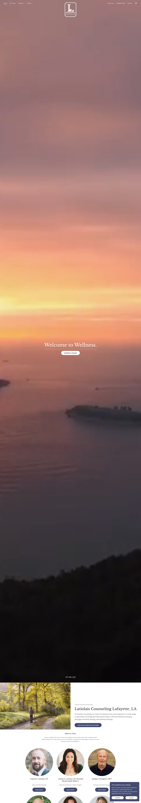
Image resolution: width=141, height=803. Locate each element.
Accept (131, 797)
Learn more (39, 790)
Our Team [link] (13, 3)
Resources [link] (110, 3)
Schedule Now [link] (120, 3)
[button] (21, 3)
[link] (70, 3)
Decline (117, 797)
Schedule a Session (70, 353)
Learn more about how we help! (88, 725)
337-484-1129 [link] (70, 677)
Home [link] (5, 3)
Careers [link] (129, 3)
